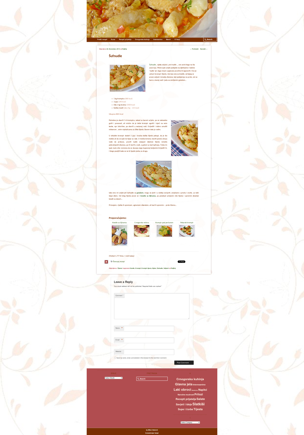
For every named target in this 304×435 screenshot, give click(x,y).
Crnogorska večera (141, 223)
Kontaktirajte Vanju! (152, 433)
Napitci (202, 390)
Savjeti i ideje (184, 404)
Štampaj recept (119, 261)
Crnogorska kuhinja (142, 39)
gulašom (139, 193)
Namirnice (195, 390)
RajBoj (124, 49)
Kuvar (113, 39)
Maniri (168, 39)
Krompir (138, 268)
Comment (119, 295)
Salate (201, 399)
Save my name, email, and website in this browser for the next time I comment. (142, 358)
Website (118, 351)
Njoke (154, 268)
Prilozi (198, 394)
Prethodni (194, 49)
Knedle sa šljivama (119, 223)
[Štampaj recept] (111, 261)
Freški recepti (102, 39)
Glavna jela (183, 384)
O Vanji (177, 39)
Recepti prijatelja (125, 39)
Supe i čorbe (185, 409)
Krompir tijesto (146, 268)
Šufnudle (152, 65)
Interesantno (157, 39)
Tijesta (120, 268)
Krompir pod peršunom (164, 223)
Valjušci (166, 268)
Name (119, 328)
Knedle (132, 268)
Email (119, 340)
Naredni (203, 49)
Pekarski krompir (186, 223)
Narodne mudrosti (186, 394)
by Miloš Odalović (152, 430)
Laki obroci (182, 389)
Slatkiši (198, 403)
